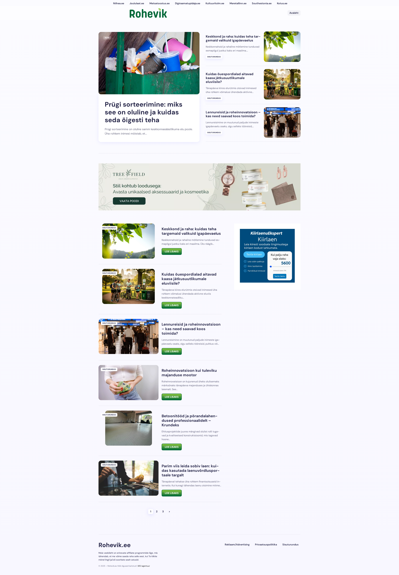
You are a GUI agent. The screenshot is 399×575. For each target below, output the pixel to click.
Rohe (107, 38)
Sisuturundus (214, 57)
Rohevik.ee (115, 545)
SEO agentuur (144, 566)
